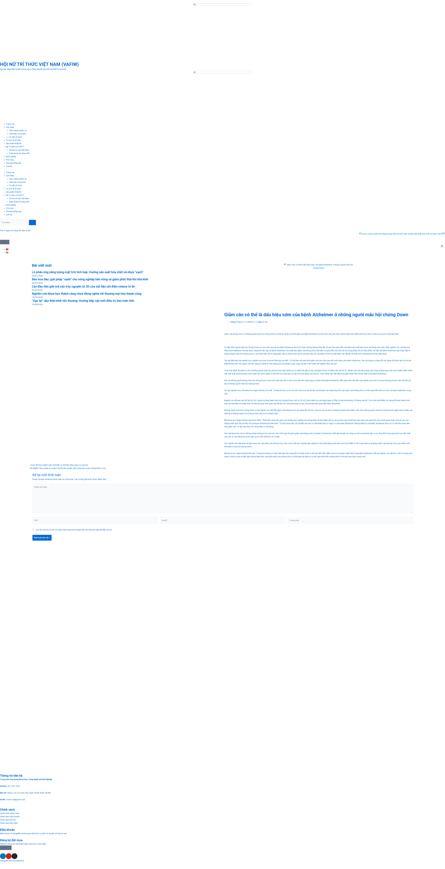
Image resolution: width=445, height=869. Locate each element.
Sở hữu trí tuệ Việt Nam (19, 150)
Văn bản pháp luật (13, 163)
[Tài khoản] (442, 246)
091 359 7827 (14, 786)
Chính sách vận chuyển (10, 816)
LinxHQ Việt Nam (31, 861)
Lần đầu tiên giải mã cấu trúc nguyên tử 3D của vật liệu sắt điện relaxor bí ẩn (83, 286)
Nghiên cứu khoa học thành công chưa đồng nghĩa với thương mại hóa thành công (86, 293)
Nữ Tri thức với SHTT (15, 146)
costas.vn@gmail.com (15, 799)
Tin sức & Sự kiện (13, 140)
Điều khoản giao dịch (26, 833)
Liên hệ (9, 166)
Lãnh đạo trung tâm (17, 134)
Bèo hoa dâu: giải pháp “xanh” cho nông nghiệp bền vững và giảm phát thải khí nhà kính (90, 279)
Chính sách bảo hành (9, 823)
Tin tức (265, 322)
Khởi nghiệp (11, 156)
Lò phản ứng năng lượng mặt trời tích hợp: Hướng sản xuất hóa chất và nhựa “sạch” (370, 234)
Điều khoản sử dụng (8, 833)
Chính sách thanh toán (9, 813)
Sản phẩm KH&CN (13, 143)
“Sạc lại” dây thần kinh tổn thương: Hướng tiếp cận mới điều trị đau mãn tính (83, 300)
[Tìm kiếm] (32, 222)
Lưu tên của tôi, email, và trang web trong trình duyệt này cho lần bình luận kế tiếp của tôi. (74, 530)
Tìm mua (10, 160)
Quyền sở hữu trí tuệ (58, 833)
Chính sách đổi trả (8, 820)
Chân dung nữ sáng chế (19, 153)
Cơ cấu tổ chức (15, 137)
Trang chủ (10, 124)
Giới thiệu (10, 127)
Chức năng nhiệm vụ (18, 130)
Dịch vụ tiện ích (42, 833)
